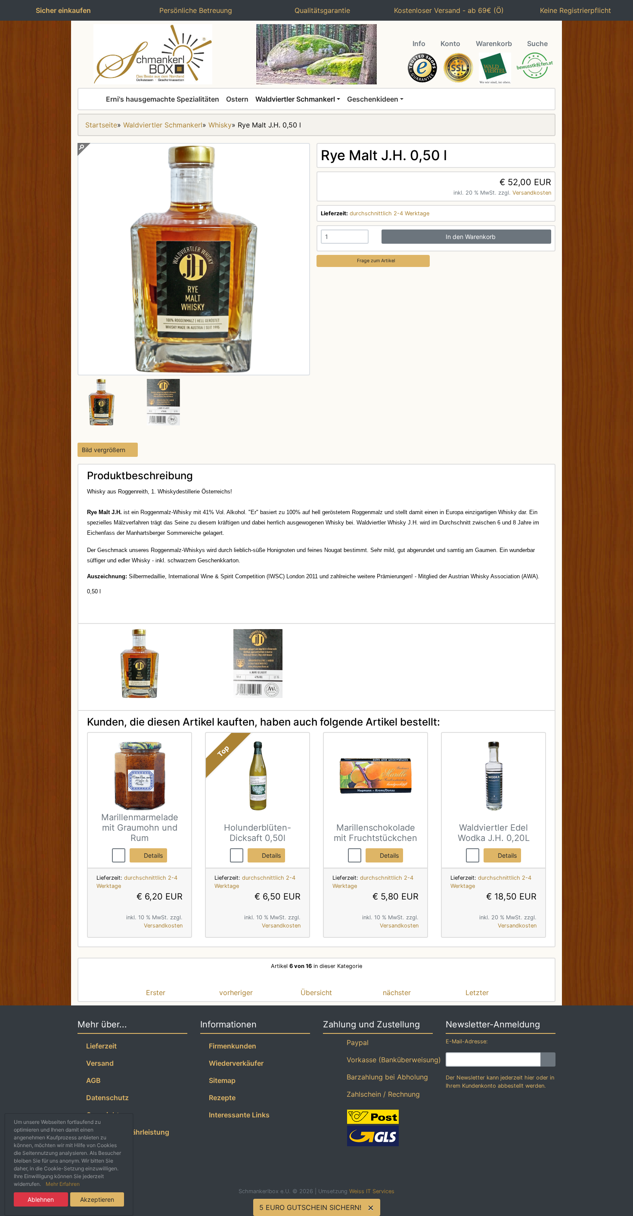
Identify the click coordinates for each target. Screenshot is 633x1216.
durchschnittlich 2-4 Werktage (389, 213)
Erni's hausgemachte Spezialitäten (162, 99)
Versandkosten (531, 192)
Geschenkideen (372, 99)
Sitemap (220, 1080)
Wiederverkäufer (234, 1063)
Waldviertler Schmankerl (295, 99)
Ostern (237, 99)
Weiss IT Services (371, 1191)
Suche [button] (537, 43)
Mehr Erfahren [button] (63, 1184)
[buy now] (118, 854)
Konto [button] (450, 43)
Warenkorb (494, 43)
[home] (95, 99)
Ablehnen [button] (41, 1199)
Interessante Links (237, 1115)
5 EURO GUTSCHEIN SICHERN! (310, 1207)
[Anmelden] (547, 1059)
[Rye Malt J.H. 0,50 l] (194, 370)
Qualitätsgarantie (320, 10)
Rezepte (220, 1097)
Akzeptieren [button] (97, 1199)
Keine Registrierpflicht (573, 10)
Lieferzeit (100, 1046)
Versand (98, 1063)
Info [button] (419, 43)
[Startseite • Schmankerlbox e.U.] (153, 54)
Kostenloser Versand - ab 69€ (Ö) (447, 10)
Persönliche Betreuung (193, 10)
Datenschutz (106, 1097)
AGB (92, 1080)
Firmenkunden (230, 1046)
